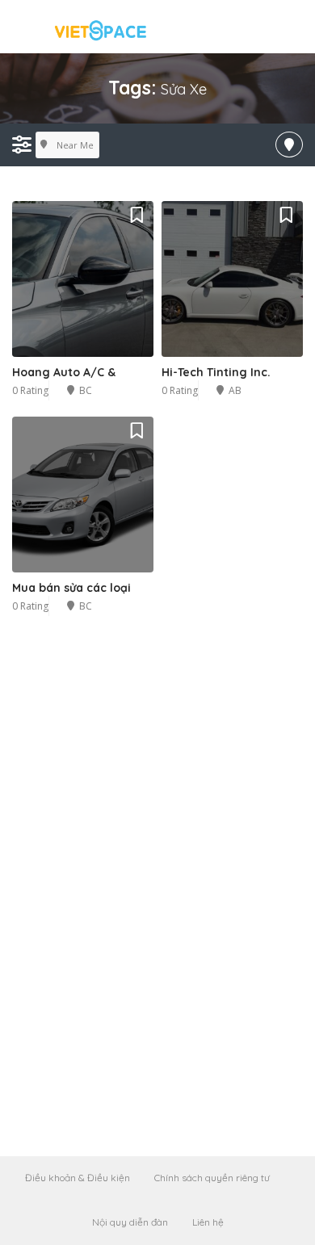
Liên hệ (208, 1222)
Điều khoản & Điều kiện (77, 1178)
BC (85, 390)
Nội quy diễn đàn (130, 1222)
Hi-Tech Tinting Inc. (216, 372)
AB (235, 390)
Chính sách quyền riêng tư (212, 1178)
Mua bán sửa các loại (71, 588)
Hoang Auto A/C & (64, 372)
